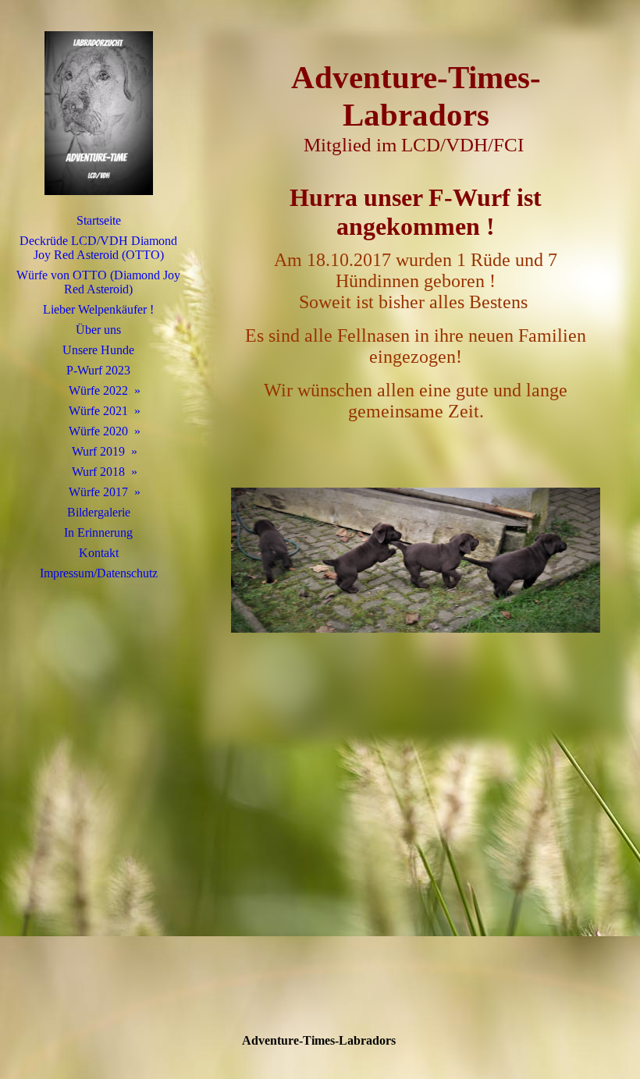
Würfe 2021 (98, 410)
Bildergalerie (98, 512)
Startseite (98, 220)
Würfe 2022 (98, 390)
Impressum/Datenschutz (99, 573)
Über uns (98, 329)
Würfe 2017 (98, 492)
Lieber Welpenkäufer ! (98, 309)
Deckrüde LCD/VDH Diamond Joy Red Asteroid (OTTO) (98, 247)
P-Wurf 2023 (98, 370)
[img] (98, 113)
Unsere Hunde (98, 350)
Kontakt (99, 552)
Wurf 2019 (98, 451)
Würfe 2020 (98, 431)
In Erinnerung (98, 532)
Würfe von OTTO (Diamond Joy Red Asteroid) (98, 282)
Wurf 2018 (98, 471)
